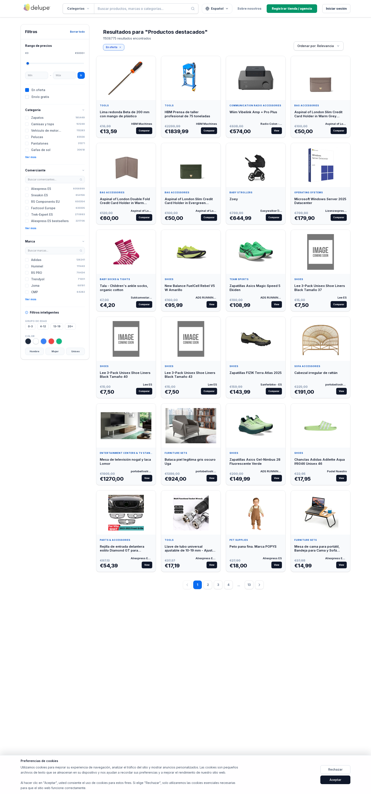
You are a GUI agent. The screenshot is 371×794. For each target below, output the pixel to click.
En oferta (111, 47)
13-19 (56, 326)
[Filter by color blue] (44, 341)
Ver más (30, 157)
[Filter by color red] (51, 341)
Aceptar (335, 780)
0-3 (30, 326)
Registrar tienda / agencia (292, 8)
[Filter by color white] (36, 341)
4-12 (43, 326)
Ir (81, 75)
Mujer (55, 351)
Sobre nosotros (249, 8)
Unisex (75, 351)
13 (249, 585)
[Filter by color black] (28, 341)
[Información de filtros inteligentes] (26, 312)
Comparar (144, 130)
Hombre (34, 351)
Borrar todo (77, 31)
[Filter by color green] (59, 341)
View (276, 130)
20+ (70, 326)
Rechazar (335, 769)
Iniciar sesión (336, 8)
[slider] (27, 63)
